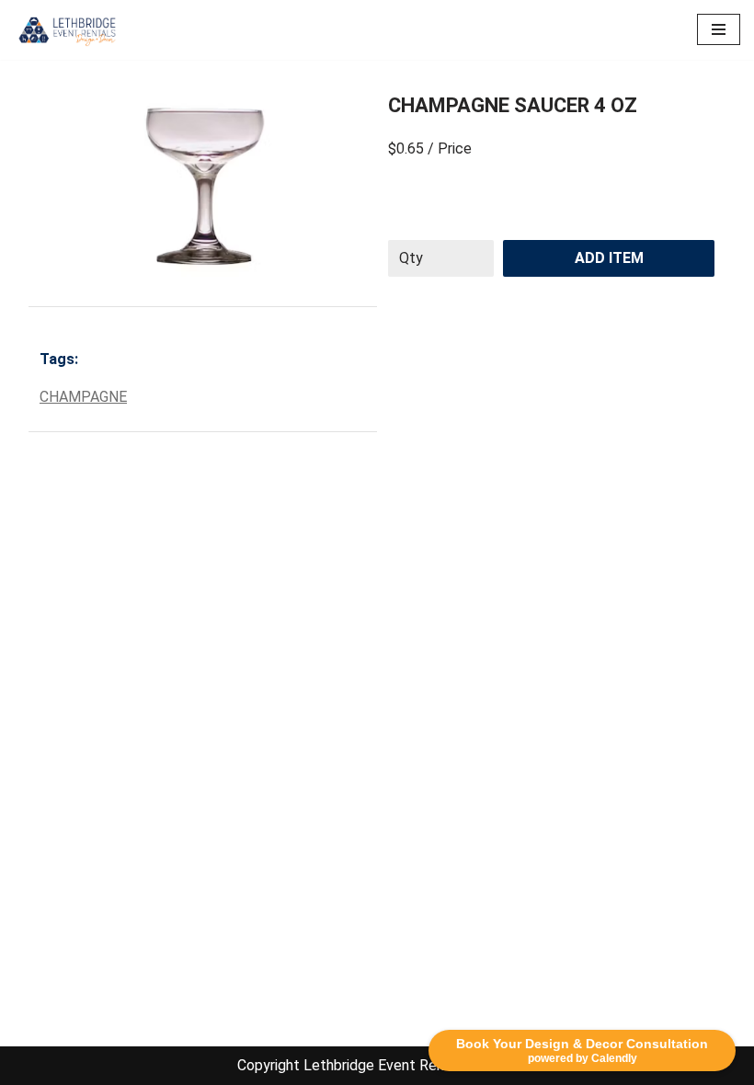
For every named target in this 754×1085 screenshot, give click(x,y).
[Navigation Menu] (718, 29)
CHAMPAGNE (83, 396)
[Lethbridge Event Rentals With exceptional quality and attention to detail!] (69, 30)
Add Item (609, 258)
